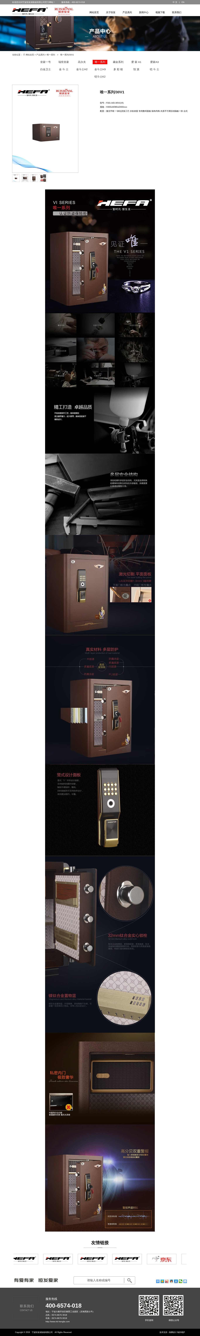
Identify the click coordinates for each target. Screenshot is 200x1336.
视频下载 (160, 12)
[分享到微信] (180, 1281)
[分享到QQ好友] (171, 1281)
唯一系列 (51, 55)
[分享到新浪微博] (167, 1281)
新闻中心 (143, 12)
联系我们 (176, 12)
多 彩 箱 (118, 69)
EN (183, 2)
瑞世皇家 (63, 62)
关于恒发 (110, 12)
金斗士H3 (100, 69)
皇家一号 (45, 62)
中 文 (175, 2)
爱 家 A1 (136, 62)
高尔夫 (82, 62)
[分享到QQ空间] (162, 1281)
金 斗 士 (63, 69)
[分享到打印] (185, 1281)
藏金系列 (118, 62)
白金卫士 (45, 69)
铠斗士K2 (100, 76)
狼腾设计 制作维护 (177, 1332)
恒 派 (136, 69)
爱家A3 (154, 62)
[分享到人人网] (176, 1281)
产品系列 (127, 12)
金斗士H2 (82, 69)
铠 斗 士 (154, 69)
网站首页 (94, 12)
